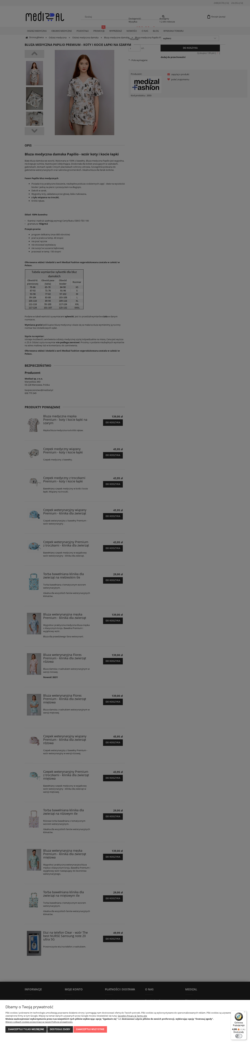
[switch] (238, 1036)
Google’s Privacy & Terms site (132, 1015)
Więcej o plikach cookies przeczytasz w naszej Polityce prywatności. (39, 1021)
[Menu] (245, 1013)
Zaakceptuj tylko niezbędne (26, 1029)
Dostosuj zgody (60, 1029)
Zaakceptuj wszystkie (90, 1029)
